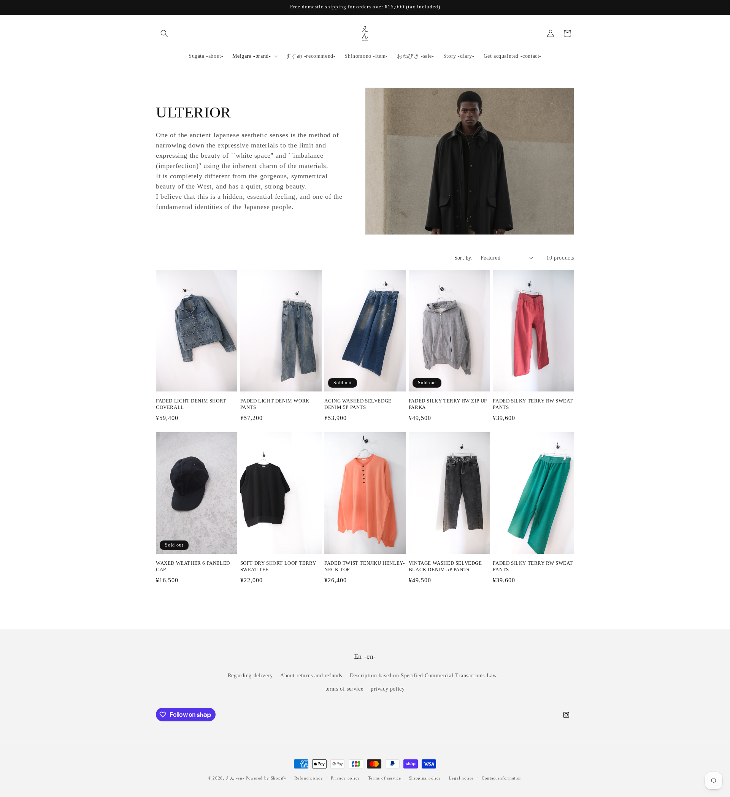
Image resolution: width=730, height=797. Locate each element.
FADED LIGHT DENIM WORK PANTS (274, 404)
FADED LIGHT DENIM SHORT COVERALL (191, 404)
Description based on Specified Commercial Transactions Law (423, 675)
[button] (164, 33)
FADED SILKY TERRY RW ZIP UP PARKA (448, 404)
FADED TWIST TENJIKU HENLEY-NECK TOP (364, 566)
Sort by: (463, 258)
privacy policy (388, 689)
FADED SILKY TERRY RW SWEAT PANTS (533, 404)
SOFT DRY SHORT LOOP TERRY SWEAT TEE (278, 566)
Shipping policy (425, 778)
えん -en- (234, 778)
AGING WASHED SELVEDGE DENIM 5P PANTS (358, 404)
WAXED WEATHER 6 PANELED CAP (193, 566)
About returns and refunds (311, 675)
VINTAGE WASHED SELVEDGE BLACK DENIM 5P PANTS (445, 566)
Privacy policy (345, 778)
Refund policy (308, 778)
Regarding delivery (250, 675)
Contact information (502, 778)
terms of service (344, 689)
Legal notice (461, 778)
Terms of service (384, 778)
